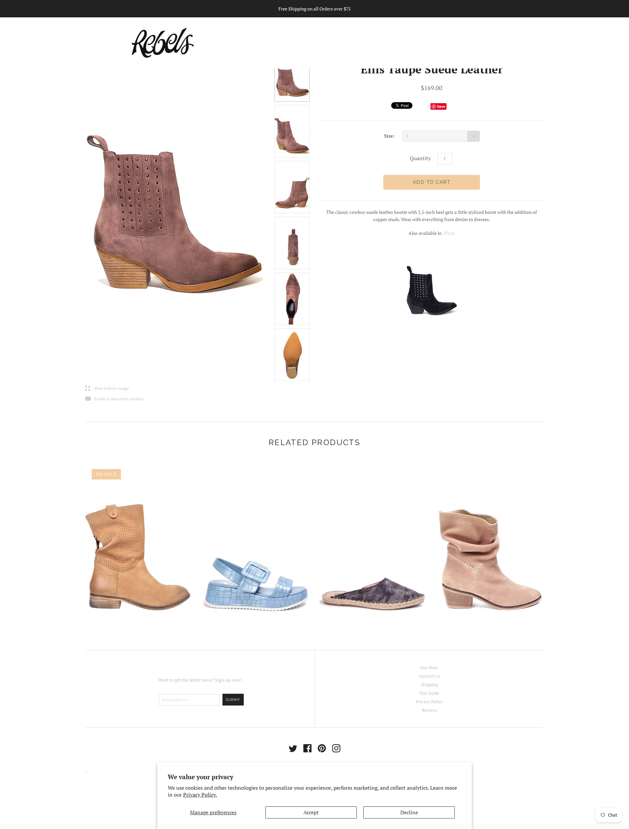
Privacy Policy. (200, 794)
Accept (311, 812)
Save (441, 106)
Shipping (429, 685)
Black (449, 233)
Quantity (420, 158)
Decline (409, 812)
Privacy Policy (429, 702)
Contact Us (429, 676)
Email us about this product (114, 399)
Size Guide (429, 693)
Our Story (429, 667)
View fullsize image (107, 388)
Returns (429, 710)
